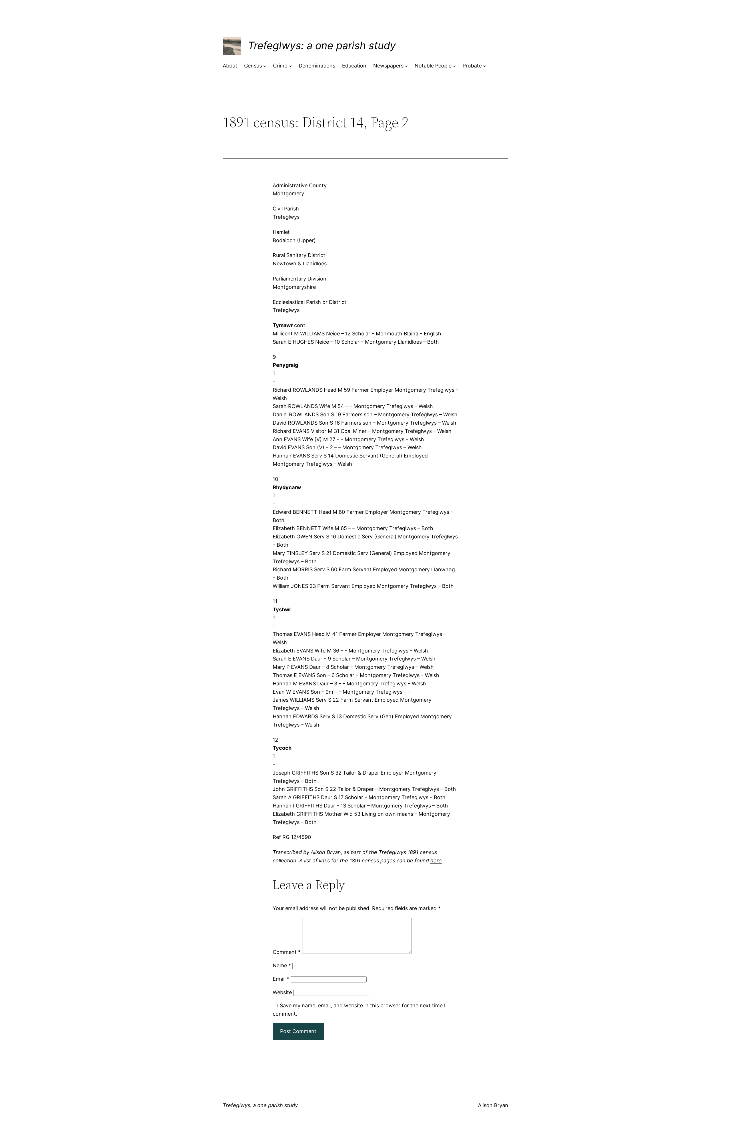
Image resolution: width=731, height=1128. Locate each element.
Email (281, 979)
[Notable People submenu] (454, 65)
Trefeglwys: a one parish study (322, 45)
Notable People (433, 66)
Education (354, 66)
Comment (287, 952)
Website (282, 992)
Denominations (317, 66)
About (230, 66)
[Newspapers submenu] (406, 65)
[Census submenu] (264, 65)
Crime (280, 66)
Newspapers (388, 66)
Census (253, 66)
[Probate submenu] (484, 65)
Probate (472, 66)
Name (282, 965)
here (436, 861)
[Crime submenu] (290, 65)
